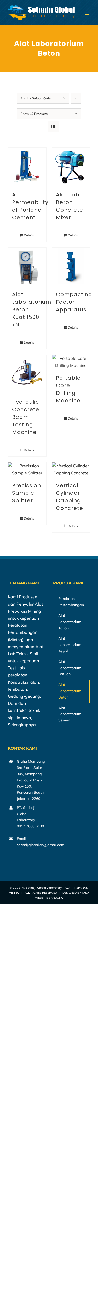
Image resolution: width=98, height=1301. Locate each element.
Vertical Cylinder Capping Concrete (69, 497)
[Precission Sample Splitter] (27, 469)
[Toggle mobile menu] (87, 14)
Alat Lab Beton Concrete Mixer (69, 206)
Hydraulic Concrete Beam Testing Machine (25, 417)
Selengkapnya (22, 724)
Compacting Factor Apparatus (74, 302)
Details (29, 235)
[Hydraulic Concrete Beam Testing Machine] (27, 374)
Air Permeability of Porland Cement (30, 206)
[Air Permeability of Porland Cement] (27, 167)
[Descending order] (76, 98)
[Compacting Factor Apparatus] (71, 267)
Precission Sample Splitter (26, 493)
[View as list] (53, 126)
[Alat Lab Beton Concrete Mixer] (71, 167)
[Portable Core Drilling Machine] (71, 362)
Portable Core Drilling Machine (68, 389)
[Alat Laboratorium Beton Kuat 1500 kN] (27, 267)
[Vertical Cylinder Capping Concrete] (71, 469)
